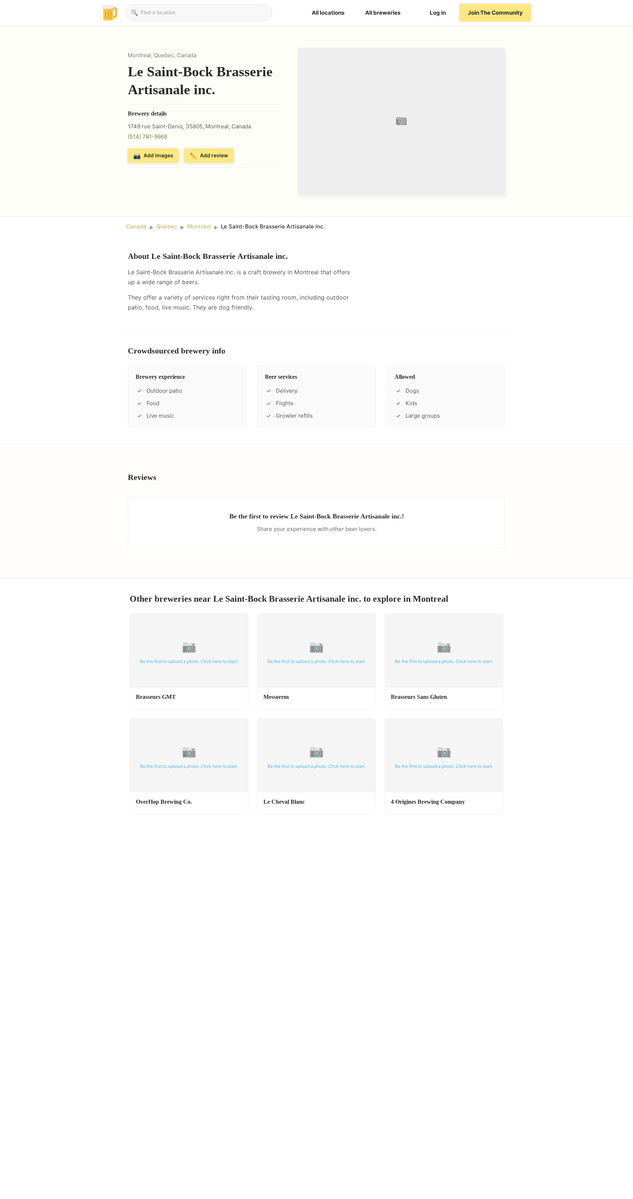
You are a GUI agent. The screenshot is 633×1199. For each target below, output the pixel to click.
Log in (438, 12)
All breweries (382, 12)
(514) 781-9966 (147, 136)
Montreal (199, 226)
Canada (136, 226)
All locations (328, 12)
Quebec (166, 226)
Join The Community (495, 12)
